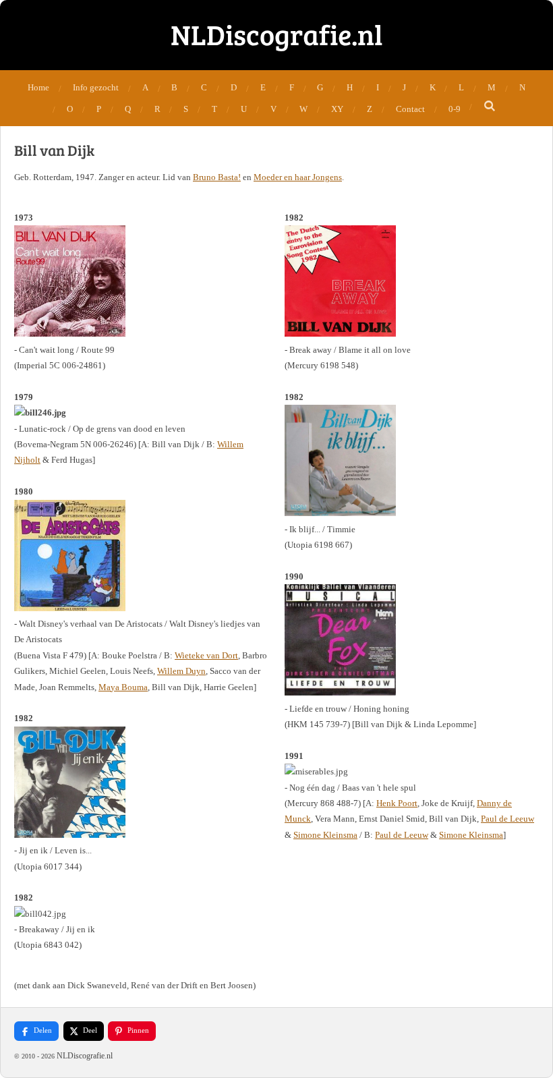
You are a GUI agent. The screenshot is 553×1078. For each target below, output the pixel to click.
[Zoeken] (489, 106)
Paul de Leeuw (507, 819)
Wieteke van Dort (206, 655)
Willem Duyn (181, 671)
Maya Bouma (123, 687)
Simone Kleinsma (325, 835)
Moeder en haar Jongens (298, 177)
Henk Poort (396, 803)
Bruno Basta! (217, 177)
